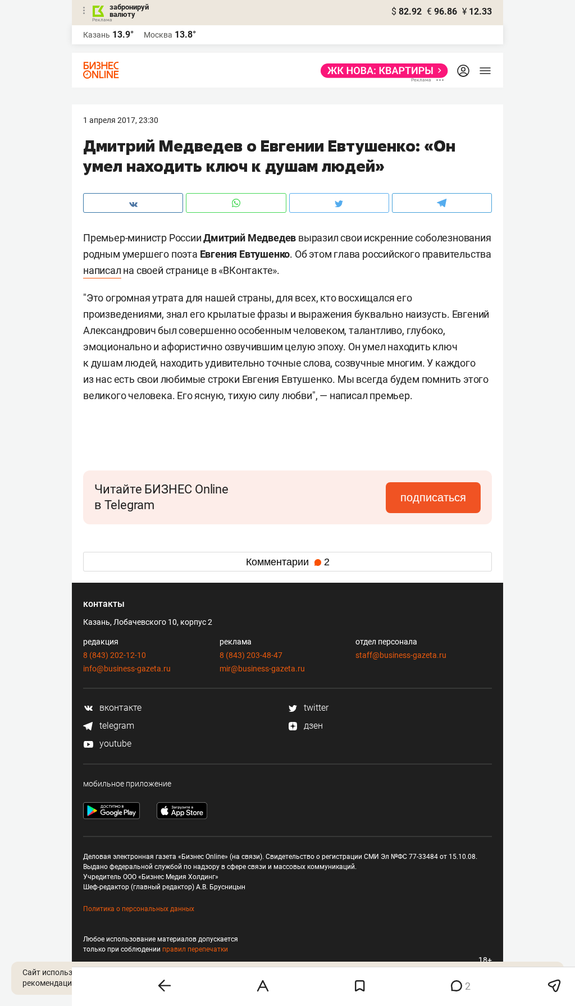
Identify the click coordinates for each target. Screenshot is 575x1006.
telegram (115, 725)
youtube (114, 743)
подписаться (433, 497)
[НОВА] (381, 70)
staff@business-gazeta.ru (400, 655)
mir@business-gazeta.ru (262, 668)
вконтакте (119, 707)
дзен (312, 725)
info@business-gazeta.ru (127, 668)
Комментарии (288, 562)
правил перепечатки (195, 949)
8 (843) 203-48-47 (251, 655)
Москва (158, 34)
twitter (315, 707)
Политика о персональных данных (138, 909)
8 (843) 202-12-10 (114, 655)
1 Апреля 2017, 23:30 (120, 120)
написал (102, 270)
